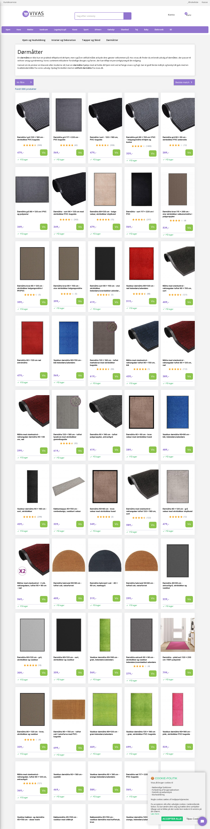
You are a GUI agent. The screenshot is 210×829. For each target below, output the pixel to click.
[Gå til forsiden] (18, 40)
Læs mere (155, 814)
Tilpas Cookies (193, 818)
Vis (44, 152)
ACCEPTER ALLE (172, 818)
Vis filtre (20, 82)
